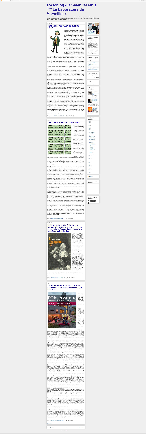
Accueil (65, 427)
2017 (89, 155)
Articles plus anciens (80, 427)
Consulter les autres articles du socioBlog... (92, 65)
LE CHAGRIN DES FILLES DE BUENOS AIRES (92, 137)
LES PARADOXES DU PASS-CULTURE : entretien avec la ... (92, 148)
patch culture (49, 423)
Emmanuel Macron (67, 421)
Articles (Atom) (68, 430)
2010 (89, 165)
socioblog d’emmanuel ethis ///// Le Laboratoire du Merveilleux (71, 9)
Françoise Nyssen (73, 421)
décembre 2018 (91, 130)
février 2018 (91, 153)
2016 (89, 156)
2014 (89, 159)
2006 (89, 170)
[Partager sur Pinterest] (73, 115)
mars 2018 (91, 152)
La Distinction (57, 279)
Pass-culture (81, 421)
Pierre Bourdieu (64, 279)
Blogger (82, 437)
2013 (89, 161)
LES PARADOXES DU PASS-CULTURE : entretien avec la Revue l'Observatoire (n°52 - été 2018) (65, 287)
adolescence (52, 279)
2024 (89, 121)
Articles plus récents (51, 427)
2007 (89, 169)
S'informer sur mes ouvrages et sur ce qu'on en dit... (93, 62)
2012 (89, 162)
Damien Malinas (53, 421)
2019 (89, 128)
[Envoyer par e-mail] (68, 115)
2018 (89, 129)
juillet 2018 (91, 135)
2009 (89, 166)
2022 (89, 124)
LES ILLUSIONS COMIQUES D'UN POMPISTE (95, 100)
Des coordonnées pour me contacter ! (93, 69)
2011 (89, 163)
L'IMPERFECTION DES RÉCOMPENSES (63, 123)
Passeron (60, 279)
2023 (89, 122)
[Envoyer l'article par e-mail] (66, 115)
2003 (89, 172)
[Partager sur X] (70, 115)
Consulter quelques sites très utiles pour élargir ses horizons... (93, 67)
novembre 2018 (91, 132)
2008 (89, 168)
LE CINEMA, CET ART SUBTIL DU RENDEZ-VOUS (95, 108)
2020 (89, 126)
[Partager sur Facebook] (71, 115)
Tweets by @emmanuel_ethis (92, 83)
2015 (89, 158)
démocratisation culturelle (60, 421)
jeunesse (77, 421)
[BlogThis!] (69, 115)
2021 (89, 125)
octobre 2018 (91, 133)
